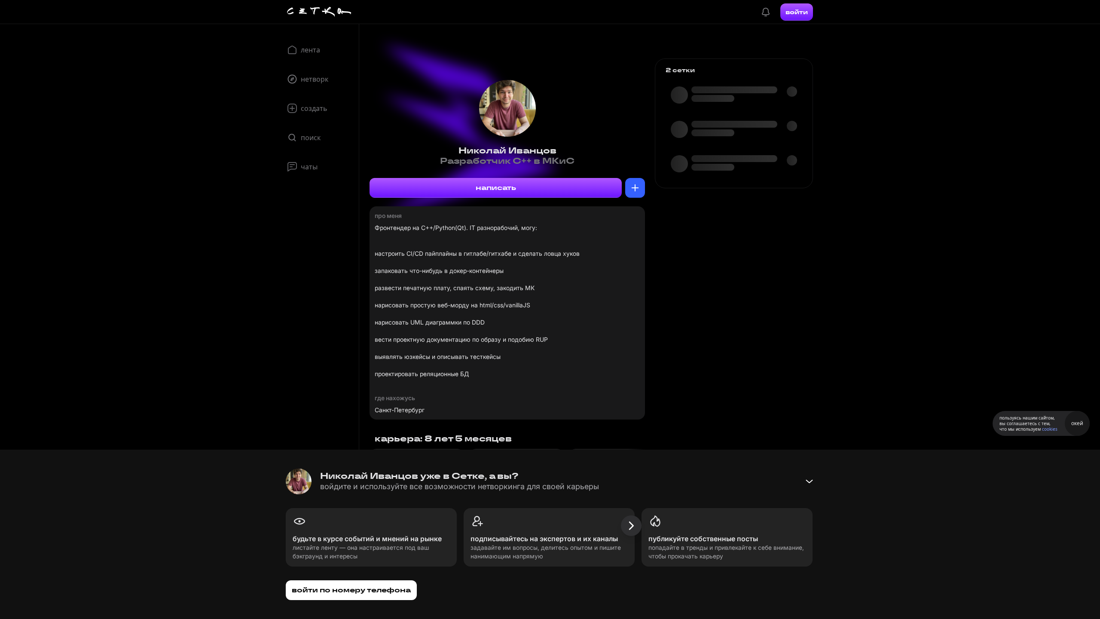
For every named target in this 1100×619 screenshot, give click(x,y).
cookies (1049, 429)
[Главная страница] (319, 12)
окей (1077, 423)
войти (796, 12)
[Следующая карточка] (631, 525)
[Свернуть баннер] (809, 481)
